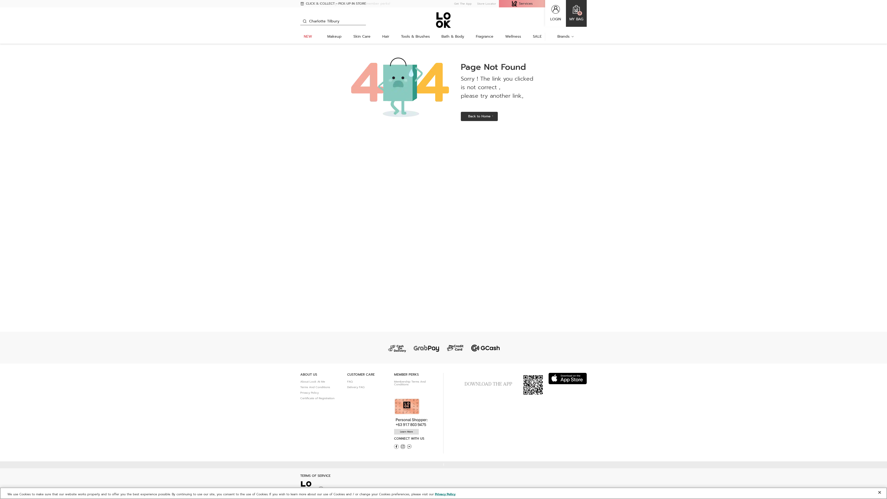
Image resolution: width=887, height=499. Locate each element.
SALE (537, 36)
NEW (308, 36)
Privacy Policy (309, 393)
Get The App (463, 4)
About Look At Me (312, 382)
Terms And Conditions (315, 387)
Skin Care (362, 36)
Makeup (334, 36)
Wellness (513, 36)
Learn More (406, 431)
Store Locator (486, 4)
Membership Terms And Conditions (410, 383)
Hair (385, 36)
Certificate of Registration (317, 398)
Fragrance (484, 36)
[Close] (880, 492)
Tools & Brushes (415, 36)
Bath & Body (452, 36)
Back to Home (479, 116)
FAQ (350, 382)
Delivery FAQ (356, 387)
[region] (443, 493)
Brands (563, 36)
